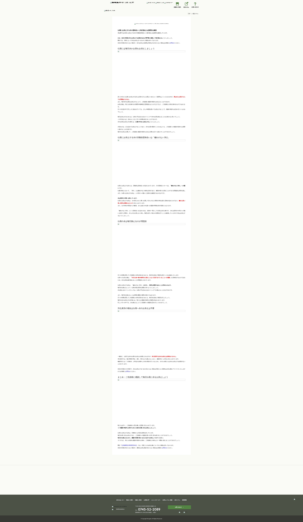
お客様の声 (146, 500)
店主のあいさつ (120, 500)
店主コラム (177, 500)
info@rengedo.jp (120, 509)
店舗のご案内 (138, 500)
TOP (189, 13)
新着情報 (184, 500)
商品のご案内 (129, 500)
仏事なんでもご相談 (167, 500)
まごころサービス (156, 500)
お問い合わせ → (179, 507)
